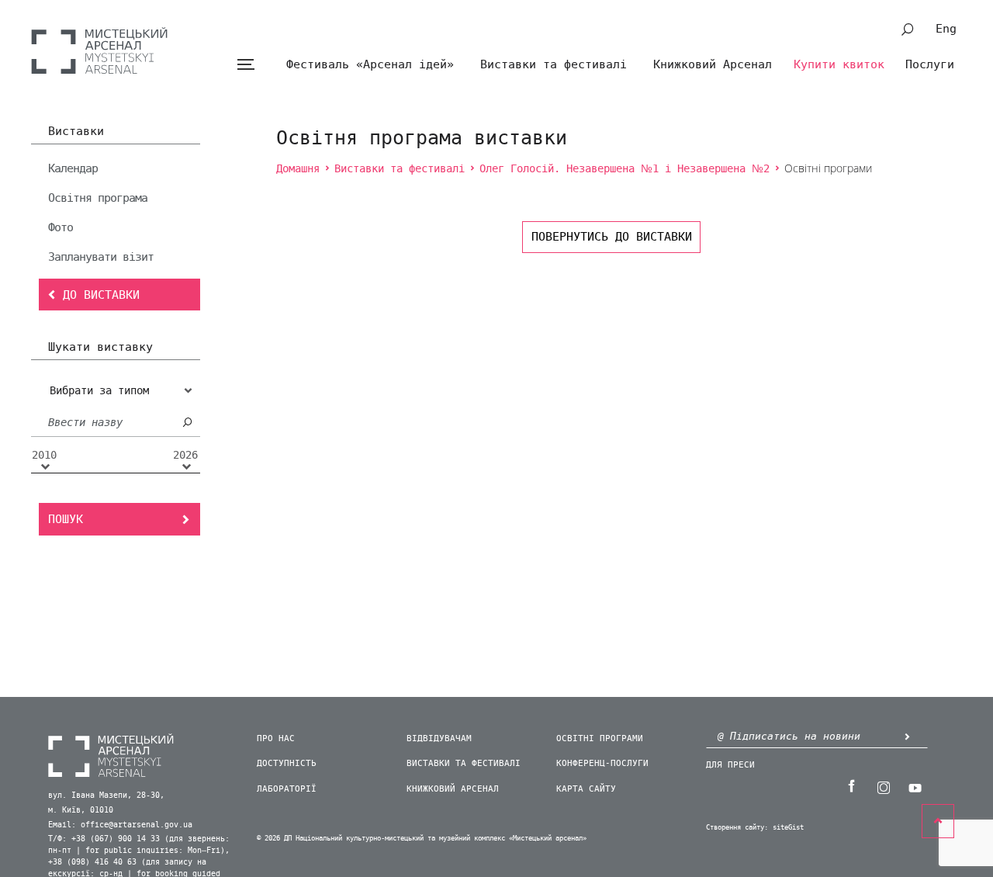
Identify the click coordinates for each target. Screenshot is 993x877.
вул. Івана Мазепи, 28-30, (106, 795)
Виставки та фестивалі (553, 64)
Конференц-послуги (602, 763)
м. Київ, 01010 (80, 810)
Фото (60, 227)
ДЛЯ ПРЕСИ (730, 765)
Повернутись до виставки (611, 236)
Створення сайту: (737, 828)
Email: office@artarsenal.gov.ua (120, 825)
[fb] (851, 786)
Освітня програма (97, 197)
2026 (185, 455)
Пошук (65, 519)
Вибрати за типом (99, 391)
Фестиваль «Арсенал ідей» (370, 64)
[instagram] (883, 786)
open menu (245, 65)
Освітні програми (599, 738)
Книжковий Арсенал (712, 64)
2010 (44, 455)
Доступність (287, 763)
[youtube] (914, 786)
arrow (907, 736)
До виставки (101, 294)
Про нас (276, 738)
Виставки (76, 132)
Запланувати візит (101, 256)
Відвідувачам (439, 738)
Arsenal (99, 50)
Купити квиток (839, 64)
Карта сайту (586, 789)
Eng (946, 28)
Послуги (929, 64)
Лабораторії (287, 789)
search (907, 29)
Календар (73, 168)
